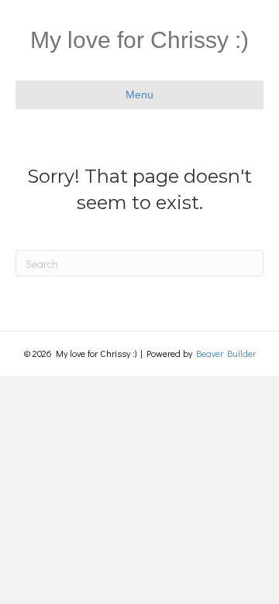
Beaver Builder (226, 353)
